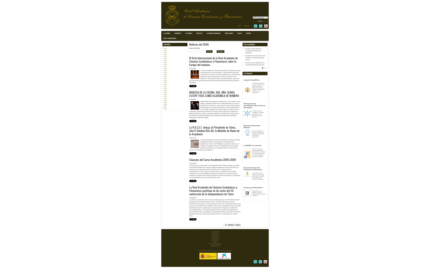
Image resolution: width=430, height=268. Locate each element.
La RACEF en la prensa (252, 145)
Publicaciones (229, 33)
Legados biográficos (252, 80)
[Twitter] (255, 27)
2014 (165, 72)
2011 (165, 78)
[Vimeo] (260, 27)
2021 (165, 58)
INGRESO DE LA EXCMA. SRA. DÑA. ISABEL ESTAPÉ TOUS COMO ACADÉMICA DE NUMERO (214, 94)
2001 (165, 99)
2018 (165, 64)
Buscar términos (194, 48)
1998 (165, 105)
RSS (239, 26)
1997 (165, 107)
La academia (215, 232)
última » (238, 225)
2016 (165, 68)
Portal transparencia (169, 38)
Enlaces (239, 33)
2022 (165, 56)
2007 (165, 86)
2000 (165, 101)
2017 (165, 66)
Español (260, 21)
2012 (165, 76)
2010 (165, 80)
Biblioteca (199, 33)
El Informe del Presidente (253, 188)
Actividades (188, 33)
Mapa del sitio (215, 246)
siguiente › (231, 225)
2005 (165, 90)
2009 (165, 82)
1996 (165, 109)
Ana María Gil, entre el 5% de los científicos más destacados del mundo (255, 58)
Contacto (246, 26)
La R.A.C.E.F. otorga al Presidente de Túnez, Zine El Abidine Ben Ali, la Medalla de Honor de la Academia (214, 130)
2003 (165, 94)
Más (265, 68)
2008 (165, 84)
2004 (165, 92)
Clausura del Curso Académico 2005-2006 (212, 160)
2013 (165, 74)
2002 (165, 96)
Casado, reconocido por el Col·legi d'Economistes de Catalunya (253, 51)
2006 (165, 88)
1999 (165, 103)
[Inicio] (170, 14)
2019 (165, 62)
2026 (165, 48)
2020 (165, 60)
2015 (165, 70)
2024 (165, 52)
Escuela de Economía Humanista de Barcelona (253, 169)
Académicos (177, 33)
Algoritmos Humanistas (214, 33)
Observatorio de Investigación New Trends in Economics (254, 105)
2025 (165, 50)
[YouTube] (266, 27)
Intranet (248, 33)
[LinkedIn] (255, 263)
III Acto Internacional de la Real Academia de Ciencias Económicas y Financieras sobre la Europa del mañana (213, 61)
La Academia (166, 33)
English (266, 21)
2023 (165, 54)
